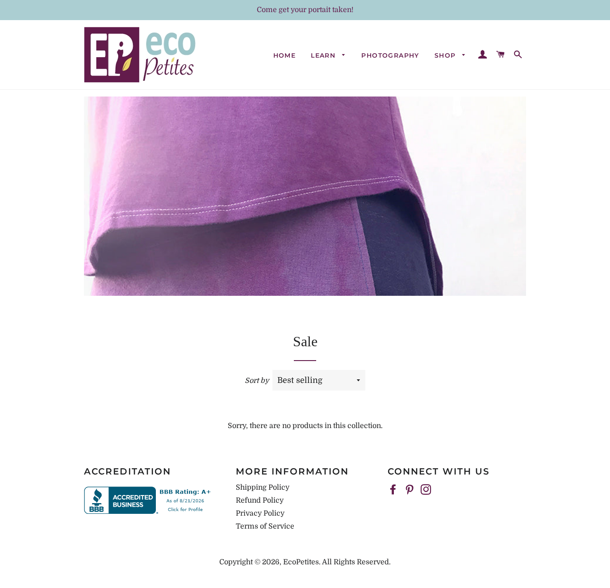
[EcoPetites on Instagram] (427, 490)
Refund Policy (260, 500)
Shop (446, 55)
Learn (324, 55)
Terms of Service (265, 526)
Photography (390, 55)
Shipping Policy (262, 487)
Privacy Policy (260, 513)
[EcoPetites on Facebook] (394, 490)
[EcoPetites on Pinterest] (410, 490)
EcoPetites (301, 562)
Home (284, 55)
